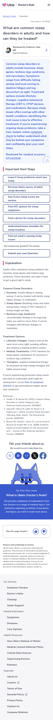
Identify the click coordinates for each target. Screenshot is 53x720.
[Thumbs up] (36, 531)
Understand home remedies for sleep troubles (25, 228)
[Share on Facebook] (43, 455)
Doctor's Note (9, 16)
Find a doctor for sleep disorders (26, 218)
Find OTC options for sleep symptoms (23, 208)
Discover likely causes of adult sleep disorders (25, 188)
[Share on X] (34, 455)
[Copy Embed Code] (26, 455)
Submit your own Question (23, 253)
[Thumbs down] (44, 531)
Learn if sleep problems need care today (27, 179)
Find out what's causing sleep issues (25, 237)
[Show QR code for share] (18, 455)
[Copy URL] (10, 455)
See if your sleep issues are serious (23, 198)
